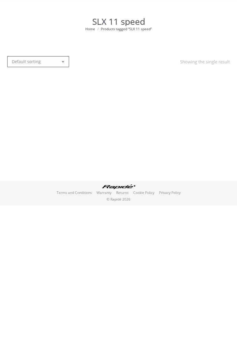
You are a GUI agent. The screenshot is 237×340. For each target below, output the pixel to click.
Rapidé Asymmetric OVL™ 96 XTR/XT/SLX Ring (44, 159)
